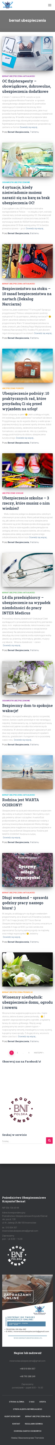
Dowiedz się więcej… (29, 127)
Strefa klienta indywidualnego (27, 1409)
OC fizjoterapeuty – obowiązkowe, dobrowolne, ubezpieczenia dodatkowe (26, 86)
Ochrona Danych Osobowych (27, 1431)
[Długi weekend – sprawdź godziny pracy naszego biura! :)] (27, 870)
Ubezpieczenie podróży (13, 388)
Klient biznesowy (12, 1416)
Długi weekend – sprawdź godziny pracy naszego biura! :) (25, 902)
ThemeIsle (39, 1438)
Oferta (42, 1402)
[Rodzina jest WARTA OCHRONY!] (27, 772)
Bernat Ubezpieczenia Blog (37, 1416)
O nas (31, 1402)
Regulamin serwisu (34, 1424)
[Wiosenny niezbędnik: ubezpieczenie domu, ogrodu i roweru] (27, 969)
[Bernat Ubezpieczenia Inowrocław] (24, 5)
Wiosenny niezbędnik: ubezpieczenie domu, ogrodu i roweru (27, 1002)
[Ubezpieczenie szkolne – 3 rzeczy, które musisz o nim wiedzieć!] (27, 470)
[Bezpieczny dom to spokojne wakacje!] (27, 678)
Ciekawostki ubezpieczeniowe (16, 182)
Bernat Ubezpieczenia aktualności (18, 76)
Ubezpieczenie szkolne (12, 493)
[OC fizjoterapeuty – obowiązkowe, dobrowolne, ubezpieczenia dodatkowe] (27, 53)
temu (34, 132)
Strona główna (16, 1402)
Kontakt (16, 1424)
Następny (38, 1053)
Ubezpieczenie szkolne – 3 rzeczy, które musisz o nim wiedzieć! (26, 503)
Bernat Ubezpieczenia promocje (17, 992)
